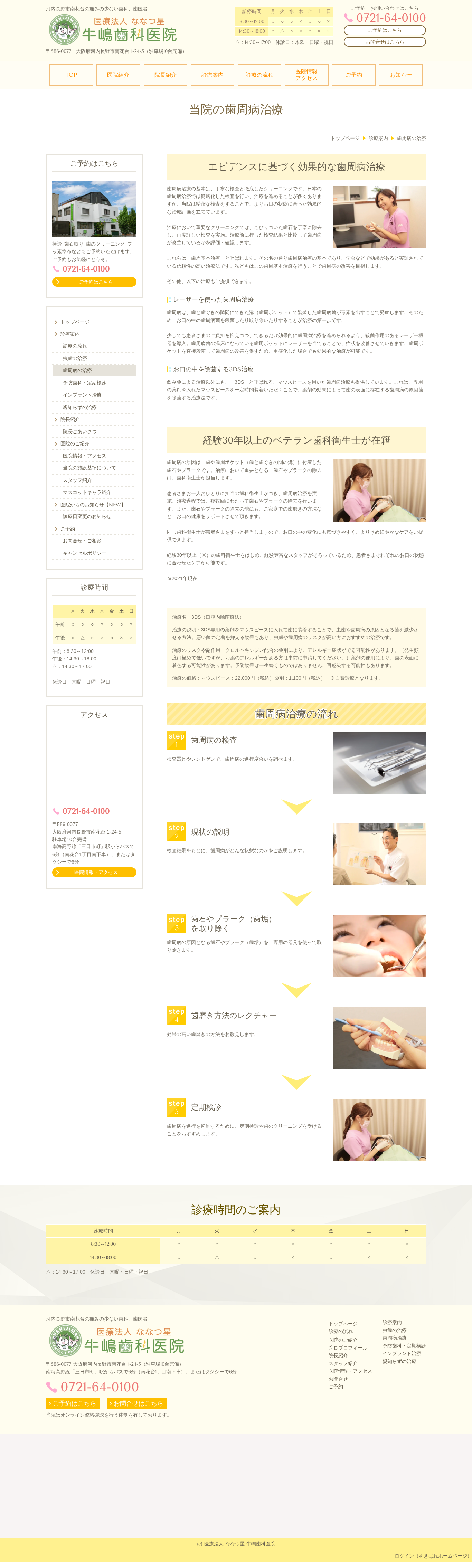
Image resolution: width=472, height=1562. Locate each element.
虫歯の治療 (395, 1330)
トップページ (343, 1324)
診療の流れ (341, 1331)
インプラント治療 (402, 1353)
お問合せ (338, 1379)
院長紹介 (338, 1356)
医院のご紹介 (343, 1340)
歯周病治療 (395, 1338)
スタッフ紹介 (343, 1363)
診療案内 (392, 1322)
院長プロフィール (348, 1348)
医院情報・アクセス (350, 1371)
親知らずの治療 (399, 1361)
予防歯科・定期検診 (404, 1346)
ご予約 (336, 1387)
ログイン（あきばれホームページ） (433, 1556)
